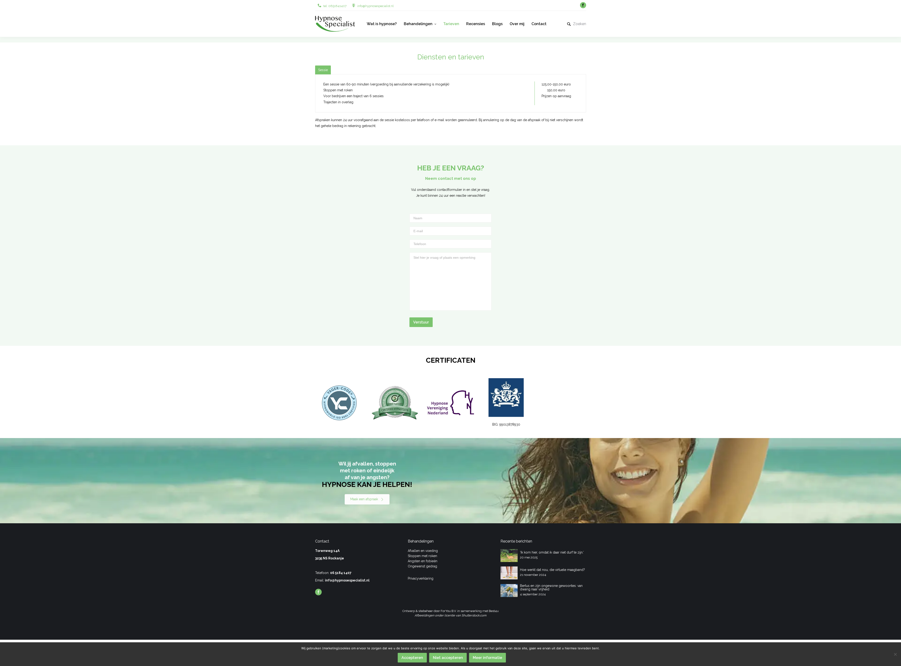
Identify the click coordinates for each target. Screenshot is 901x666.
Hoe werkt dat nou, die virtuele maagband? (552, 570)
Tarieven (451, 24)
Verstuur (421, 322)
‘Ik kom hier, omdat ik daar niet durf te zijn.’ (552, 552)
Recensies (475, 24)
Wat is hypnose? (382, 24)
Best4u (494, 611)
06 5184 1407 (340, 573)
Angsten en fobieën (422, 561)
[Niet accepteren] (895, 654)
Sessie (323, 70)
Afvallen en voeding (423, 551)
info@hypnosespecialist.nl (375, 6)
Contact (538, 24)
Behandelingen (418, 24)
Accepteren (412, 657)
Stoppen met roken (422, 556)
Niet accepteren (448, 657)
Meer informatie (487, 657)
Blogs (497, 24)
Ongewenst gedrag (422, 566)
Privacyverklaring (420, 578)
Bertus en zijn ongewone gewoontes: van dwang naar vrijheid (551, 587)
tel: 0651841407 (335, 6)
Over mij (517, 24)
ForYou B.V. (449, 611)
